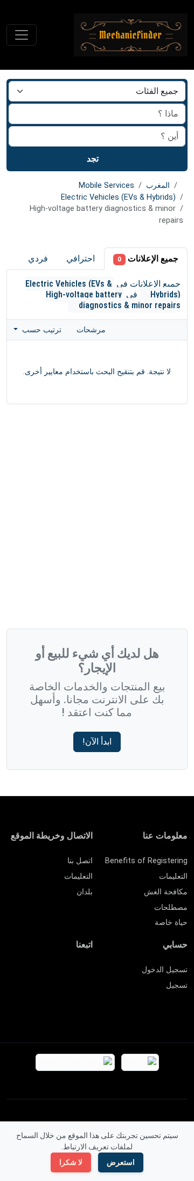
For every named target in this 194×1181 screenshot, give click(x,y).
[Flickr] (86, 1011)
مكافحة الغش (166, 891)
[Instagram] (54, 974)
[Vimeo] (54, 992)
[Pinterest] (23, 974)
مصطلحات (171, 907)
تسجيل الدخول (165, 969)
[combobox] (97, 136)
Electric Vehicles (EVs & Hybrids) (118, 197)
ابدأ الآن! (97, 742)
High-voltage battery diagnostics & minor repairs (113, 299)
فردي (38, 258)
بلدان (85, 891)
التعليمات (173, 876)
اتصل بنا (80, 860)
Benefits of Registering (146, 860)
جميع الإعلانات (147, 258)
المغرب (158, 185)
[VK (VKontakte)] (39, 992)
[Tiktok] (86, 992)
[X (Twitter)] (70, 974)
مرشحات (92, 329)
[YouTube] (70, 992)
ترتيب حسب (40, 329)
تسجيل (177, 985)
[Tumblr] (23, 992)
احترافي (80, 258)
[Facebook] (86, 974)
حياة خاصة (171, 922)
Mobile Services (106, 185)
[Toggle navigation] (21, 35)
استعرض (121, 1162)
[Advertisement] (97, 519)
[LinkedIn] (39, 974)
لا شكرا (70, 1162)
